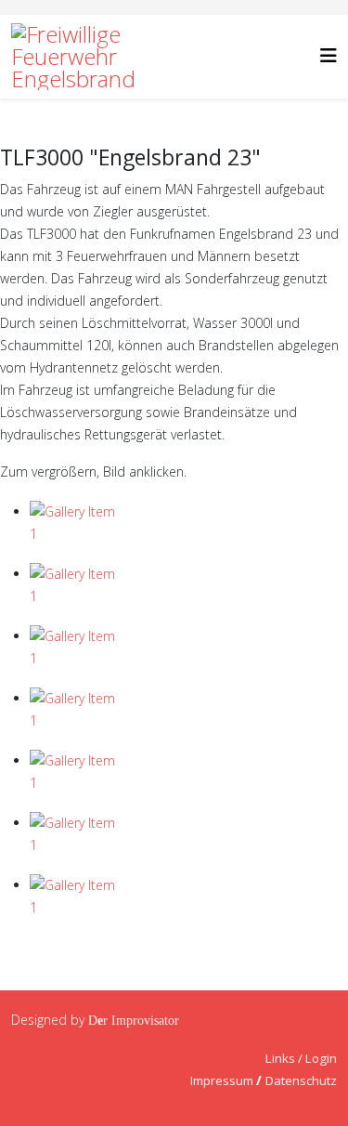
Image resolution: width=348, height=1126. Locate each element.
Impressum (221, 1080)
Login (321, 1058)
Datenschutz (301, 1080)
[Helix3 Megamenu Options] (328, 55)
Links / (285, 1058)
